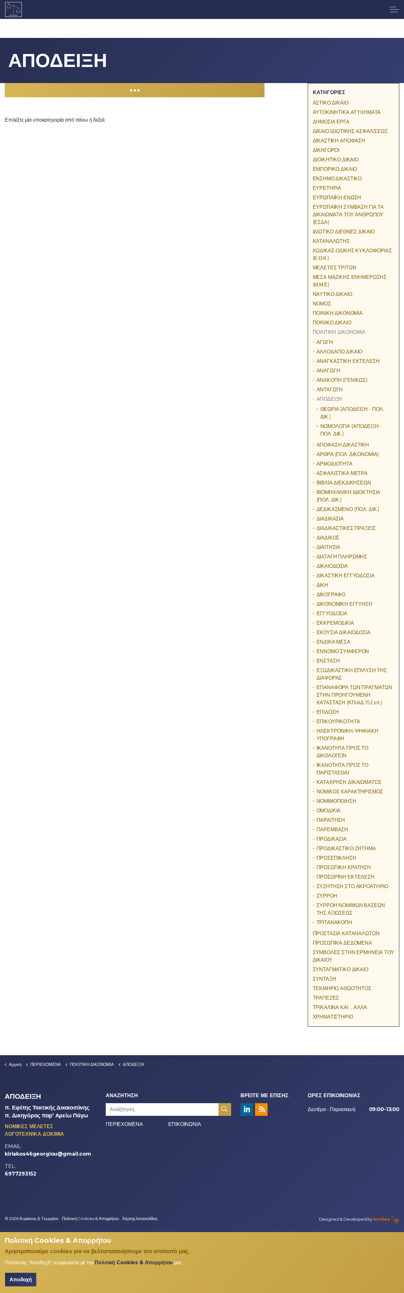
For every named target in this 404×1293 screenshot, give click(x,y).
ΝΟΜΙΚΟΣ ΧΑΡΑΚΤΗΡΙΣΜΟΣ (350, 792)
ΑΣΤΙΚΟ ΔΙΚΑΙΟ (330, 103)
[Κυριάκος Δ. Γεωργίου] (13, 9)
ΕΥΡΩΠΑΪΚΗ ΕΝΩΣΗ (337, 198)
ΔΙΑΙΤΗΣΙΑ (329, 547)
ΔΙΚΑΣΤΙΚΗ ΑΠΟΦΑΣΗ (339, 141)
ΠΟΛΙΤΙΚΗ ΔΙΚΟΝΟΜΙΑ (339, 332)
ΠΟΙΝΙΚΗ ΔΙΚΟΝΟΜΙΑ (338, 313)
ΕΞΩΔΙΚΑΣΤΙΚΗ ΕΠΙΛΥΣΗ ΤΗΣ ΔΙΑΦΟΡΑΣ (352, 674)
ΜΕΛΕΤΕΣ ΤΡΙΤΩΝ (334, 268)
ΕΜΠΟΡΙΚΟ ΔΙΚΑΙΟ (335, 169)
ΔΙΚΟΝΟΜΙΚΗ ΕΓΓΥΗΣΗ (344, 604)
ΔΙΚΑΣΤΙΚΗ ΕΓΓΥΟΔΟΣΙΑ (346, 576)
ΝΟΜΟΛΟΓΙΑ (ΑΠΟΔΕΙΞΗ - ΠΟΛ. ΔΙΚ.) (351, 430)
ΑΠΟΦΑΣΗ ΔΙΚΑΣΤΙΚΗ (343, 445)
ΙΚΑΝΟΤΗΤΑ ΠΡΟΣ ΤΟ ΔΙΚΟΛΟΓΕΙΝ (342, 752)
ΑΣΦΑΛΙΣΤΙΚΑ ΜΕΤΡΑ (342, 473)
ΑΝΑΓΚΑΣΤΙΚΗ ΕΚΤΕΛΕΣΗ (348, 361)
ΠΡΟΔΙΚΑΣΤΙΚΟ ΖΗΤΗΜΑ (346, 848)
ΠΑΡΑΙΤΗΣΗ (331, 820)
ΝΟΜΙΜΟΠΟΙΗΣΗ (336, 801)
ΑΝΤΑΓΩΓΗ (330, 390)
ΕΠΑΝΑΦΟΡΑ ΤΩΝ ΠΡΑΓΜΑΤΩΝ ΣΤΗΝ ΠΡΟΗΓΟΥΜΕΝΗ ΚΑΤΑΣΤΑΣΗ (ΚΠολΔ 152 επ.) (355, 695)
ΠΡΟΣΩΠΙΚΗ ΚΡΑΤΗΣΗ (344, 867)
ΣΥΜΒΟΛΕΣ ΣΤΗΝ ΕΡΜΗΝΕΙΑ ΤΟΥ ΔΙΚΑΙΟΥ (353, 956)
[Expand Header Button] (394, 9)
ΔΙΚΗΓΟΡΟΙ (326, 150)
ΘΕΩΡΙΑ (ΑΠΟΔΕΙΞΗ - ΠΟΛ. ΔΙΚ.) (352, 413)
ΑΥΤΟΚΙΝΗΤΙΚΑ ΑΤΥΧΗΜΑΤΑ (347, 112)
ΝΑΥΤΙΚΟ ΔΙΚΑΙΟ (332, 294)
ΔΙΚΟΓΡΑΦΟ (331, 595)
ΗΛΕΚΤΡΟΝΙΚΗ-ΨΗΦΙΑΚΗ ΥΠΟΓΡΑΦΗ (347, 735)
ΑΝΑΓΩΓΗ (328, 371)
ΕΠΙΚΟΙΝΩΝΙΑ (184, 1124)
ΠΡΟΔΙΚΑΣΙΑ (332, 839)
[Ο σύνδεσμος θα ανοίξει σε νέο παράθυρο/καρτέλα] (247, 1109)
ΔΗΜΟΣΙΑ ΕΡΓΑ (331, 122)
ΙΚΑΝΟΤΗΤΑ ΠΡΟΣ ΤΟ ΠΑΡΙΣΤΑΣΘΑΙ (342, 769)
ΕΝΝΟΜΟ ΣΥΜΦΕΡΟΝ (343, 651)
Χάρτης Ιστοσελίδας (139, 1218)
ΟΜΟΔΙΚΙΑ (329, 811)
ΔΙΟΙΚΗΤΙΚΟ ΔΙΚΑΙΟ (336, 160)
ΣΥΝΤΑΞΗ (324, 979)
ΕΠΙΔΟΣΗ (328, 712)
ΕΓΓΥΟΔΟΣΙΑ (332, 613)
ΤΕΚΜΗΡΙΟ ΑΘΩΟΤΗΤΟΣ (342, 988)
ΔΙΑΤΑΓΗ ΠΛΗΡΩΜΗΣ (342, 557)
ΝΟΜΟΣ (322, 304)
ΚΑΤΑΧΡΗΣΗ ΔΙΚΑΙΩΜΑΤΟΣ (349, 782)
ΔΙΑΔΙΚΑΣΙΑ (330, 519)
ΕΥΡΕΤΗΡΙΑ (327, 188)
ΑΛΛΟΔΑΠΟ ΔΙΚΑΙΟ (340, 352)
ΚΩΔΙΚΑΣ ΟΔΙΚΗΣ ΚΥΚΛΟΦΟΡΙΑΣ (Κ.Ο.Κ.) (352, 254)
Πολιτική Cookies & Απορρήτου (90, 1218)
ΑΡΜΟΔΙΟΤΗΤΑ (335, 464)
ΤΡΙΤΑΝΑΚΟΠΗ (334, 922)
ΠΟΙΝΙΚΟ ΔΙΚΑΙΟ (332, 323)
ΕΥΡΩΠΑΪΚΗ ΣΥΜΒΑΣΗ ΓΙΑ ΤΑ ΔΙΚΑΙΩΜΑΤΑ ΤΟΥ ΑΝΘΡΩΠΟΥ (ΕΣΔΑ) (348, 214)
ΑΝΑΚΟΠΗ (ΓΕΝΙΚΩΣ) (342, 380)
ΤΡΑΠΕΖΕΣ (326, 998)
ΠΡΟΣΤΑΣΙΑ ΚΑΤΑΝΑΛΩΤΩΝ (346, 933)
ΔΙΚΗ (322, 585)
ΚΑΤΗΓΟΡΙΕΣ (329, 92)
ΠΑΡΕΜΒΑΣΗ (332, 830)
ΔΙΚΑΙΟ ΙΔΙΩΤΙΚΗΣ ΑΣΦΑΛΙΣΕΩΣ (350, 131)
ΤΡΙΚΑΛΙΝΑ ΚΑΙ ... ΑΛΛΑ (340, 1007)
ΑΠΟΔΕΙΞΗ (329, 399)
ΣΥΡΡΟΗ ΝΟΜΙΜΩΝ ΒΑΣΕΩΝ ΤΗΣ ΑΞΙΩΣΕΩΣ (351, 909)
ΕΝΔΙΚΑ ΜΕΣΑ (333, 642)
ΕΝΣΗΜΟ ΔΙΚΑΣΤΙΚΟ (337, 179)
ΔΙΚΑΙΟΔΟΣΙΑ (332, 566)
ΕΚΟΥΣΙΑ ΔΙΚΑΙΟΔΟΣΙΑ (344, 632)
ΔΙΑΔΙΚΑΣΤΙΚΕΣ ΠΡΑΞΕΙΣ (346, 528)
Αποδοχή (20, 1280)
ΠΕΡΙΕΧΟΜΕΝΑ (124, 1124)
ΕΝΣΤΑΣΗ (328, 661)
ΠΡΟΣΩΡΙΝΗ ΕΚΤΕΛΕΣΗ (346, 877)
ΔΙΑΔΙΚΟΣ (328, 538)
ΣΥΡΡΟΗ (327, 896)
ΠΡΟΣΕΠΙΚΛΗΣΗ (336, 858)
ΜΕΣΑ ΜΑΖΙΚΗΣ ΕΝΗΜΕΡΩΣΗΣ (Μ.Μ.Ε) (350, 281)
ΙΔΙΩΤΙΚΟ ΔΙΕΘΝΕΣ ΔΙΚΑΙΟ (344, 232)
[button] (224, 1109)
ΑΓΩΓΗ (325, 342)
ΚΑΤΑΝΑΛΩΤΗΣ (331, 241)
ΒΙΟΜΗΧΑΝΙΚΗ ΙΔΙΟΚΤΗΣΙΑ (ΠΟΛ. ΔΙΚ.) (349, 496)
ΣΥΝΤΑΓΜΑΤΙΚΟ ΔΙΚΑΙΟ (340, 969)
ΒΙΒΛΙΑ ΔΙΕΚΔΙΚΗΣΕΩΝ (344, 483)
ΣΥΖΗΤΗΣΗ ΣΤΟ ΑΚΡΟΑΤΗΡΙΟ (353, 886)
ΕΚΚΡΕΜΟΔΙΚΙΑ (335, 623)
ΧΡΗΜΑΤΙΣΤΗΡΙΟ (333, 1017)
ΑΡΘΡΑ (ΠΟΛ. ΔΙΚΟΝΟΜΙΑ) (348, 454)
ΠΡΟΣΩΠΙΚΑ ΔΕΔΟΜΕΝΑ (342, 943)
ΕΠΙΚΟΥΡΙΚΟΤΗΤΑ (338, 722)
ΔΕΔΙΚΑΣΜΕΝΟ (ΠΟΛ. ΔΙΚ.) (348, 509)
